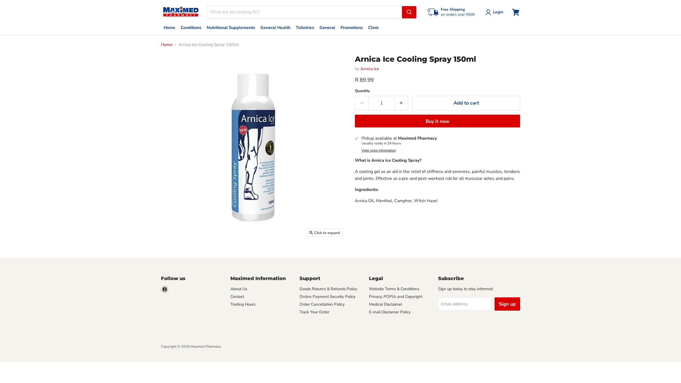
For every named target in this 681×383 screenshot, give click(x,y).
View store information (379, 150)
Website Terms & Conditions (394, 289)
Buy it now (437, 121)
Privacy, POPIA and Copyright (395, 296)
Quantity (362, 91)
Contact (237, 296)
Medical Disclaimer (385, 304)
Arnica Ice (369, 69)
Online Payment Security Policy (328, 296)
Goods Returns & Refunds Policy (328, 289)
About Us (238, 289)
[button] (495, 12)
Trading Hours (242, 304)
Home (167, 44)
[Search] (409, 12)
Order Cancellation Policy (322, 304)
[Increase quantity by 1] (401, 103)
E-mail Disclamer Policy (390, 312)
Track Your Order (314, 312)
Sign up (507, 304)
